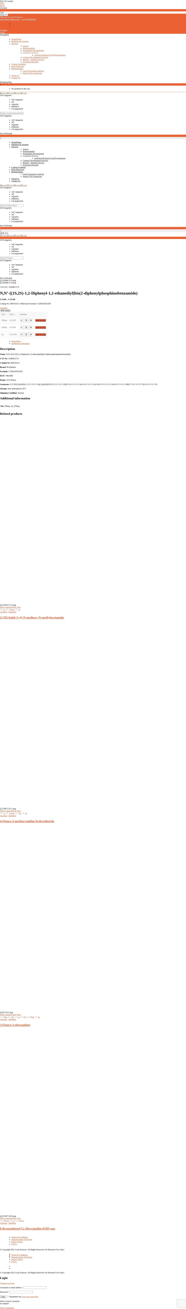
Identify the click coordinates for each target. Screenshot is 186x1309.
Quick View (16, 607)
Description (16, 341)
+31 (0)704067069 (28, 19)
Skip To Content (6, 1)
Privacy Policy (17, 1242)
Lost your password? (30, 1297)
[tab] (98, 341)
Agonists (3, 612)
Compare (3, 30)
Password (4, 1292)
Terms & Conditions (19, 1237)
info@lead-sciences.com (9, 19)
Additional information (20, 343)
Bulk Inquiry (5, 310)
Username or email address (11, 1287)
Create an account (7, 1283)
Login (2, 32)
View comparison (7, 1308)
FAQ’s (14, 1244)
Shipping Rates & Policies (21, 1239)
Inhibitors (12, 612)
